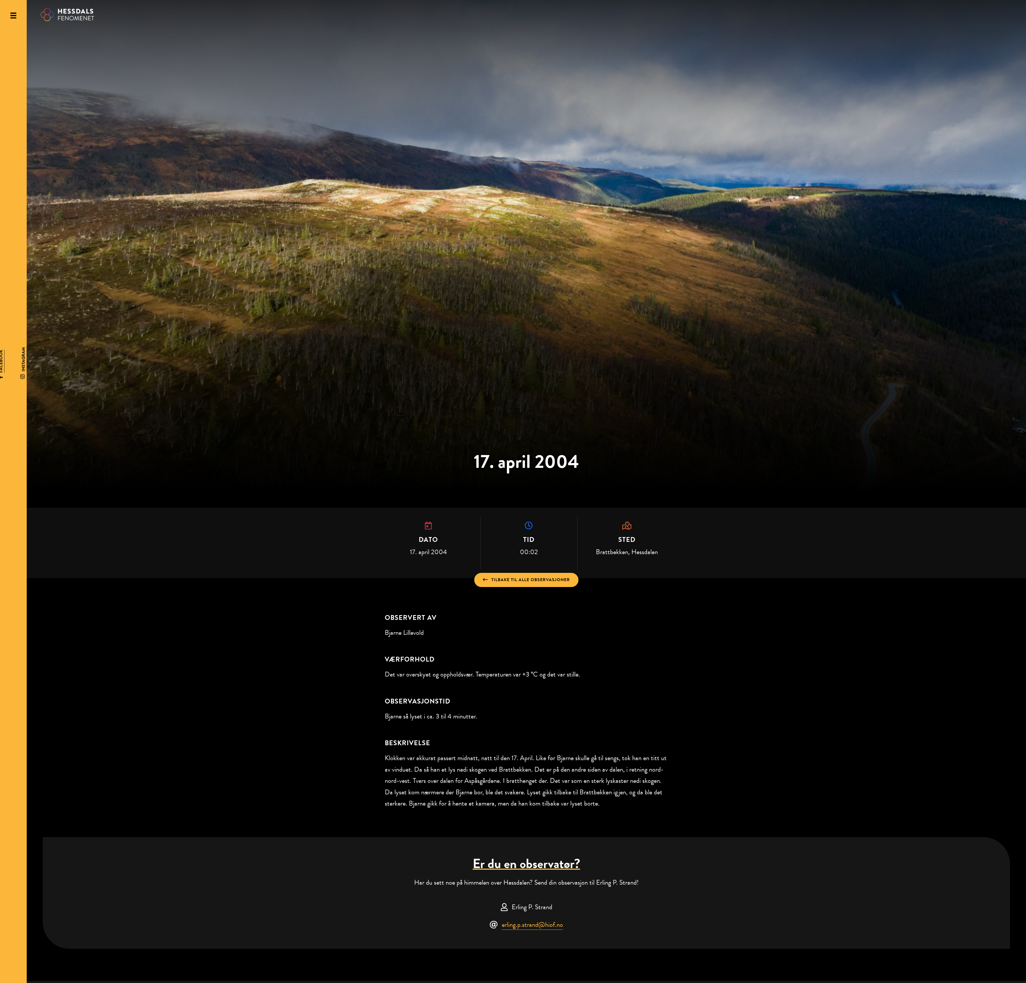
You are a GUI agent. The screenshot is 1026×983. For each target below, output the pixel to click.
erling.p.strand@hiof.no (532, 925)
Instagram (23, 359)
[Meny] (13, 15)
